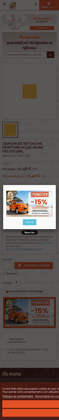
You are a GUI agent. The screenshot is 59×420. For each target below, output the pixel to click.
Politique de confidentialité (18, 396)
